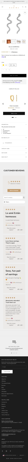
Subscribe (7, 371)
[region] (14, 344)
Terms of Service (5, 414)
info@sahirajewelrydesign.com (8, 434)
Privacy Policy (5, 412)
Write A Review (14, 190)
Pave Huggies (14, 106)
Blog (3, 387)
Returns (3, 404)
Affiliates (4, 381)
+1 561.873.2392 (5, 435)
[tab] (13, 117)
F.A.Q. (3, 408)
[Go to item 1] (4, 41)
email (14, 431)
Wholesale (4, 391)
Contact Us (4, 402)
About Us (4, 379)
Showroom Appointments (7, 393)
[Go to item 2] (9, 41)
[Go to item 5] (23, 41)
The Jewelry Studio (6, 383)
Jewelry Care (5, 410)
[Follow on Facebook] (2, 451)
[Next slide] (24, 103)
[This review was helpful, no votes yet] (18, 230)
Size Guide (4, 395)
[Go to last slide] (3, 103)
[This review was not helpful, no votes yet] (21, 230)
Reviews (3, 385)
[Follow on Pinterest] (10, 451)
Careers (3, 389)
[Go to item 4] (18, 41)
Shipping (4, 406)
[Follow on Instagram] (6, 451)
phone (19, 431)
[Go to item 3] (14, 41)
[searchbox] (12, 197)
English (22, 455)
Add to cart (14, 75)
